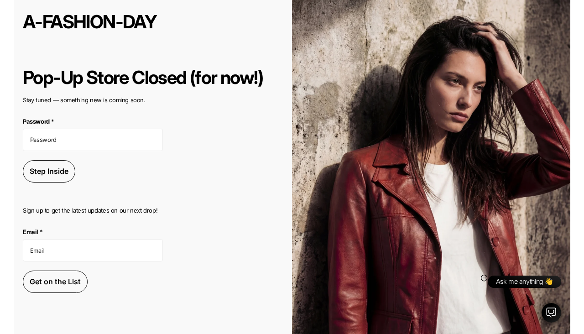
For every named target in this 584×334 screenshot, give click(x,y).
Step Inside (49, 171)
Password (38, 121)
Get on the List (55, 281)
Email (33, 231)
